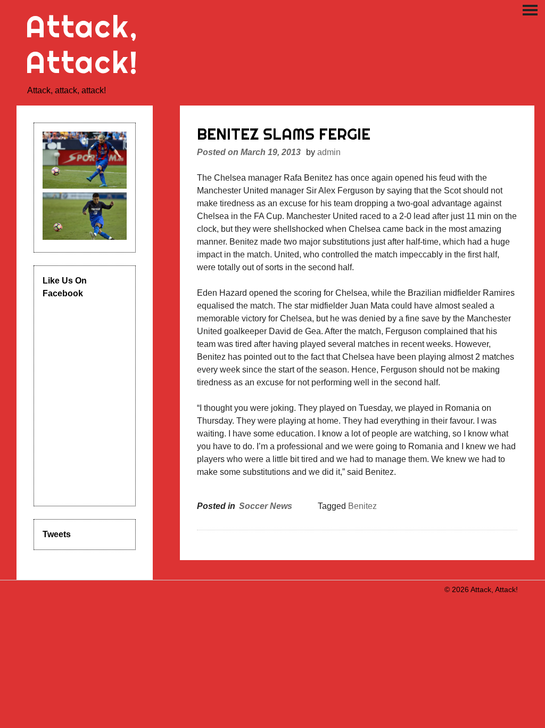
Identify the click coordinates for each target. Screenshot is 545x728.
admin (329, 152)
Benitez (362, 506)
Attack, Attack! (82, 44)
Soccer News (265, 506)
